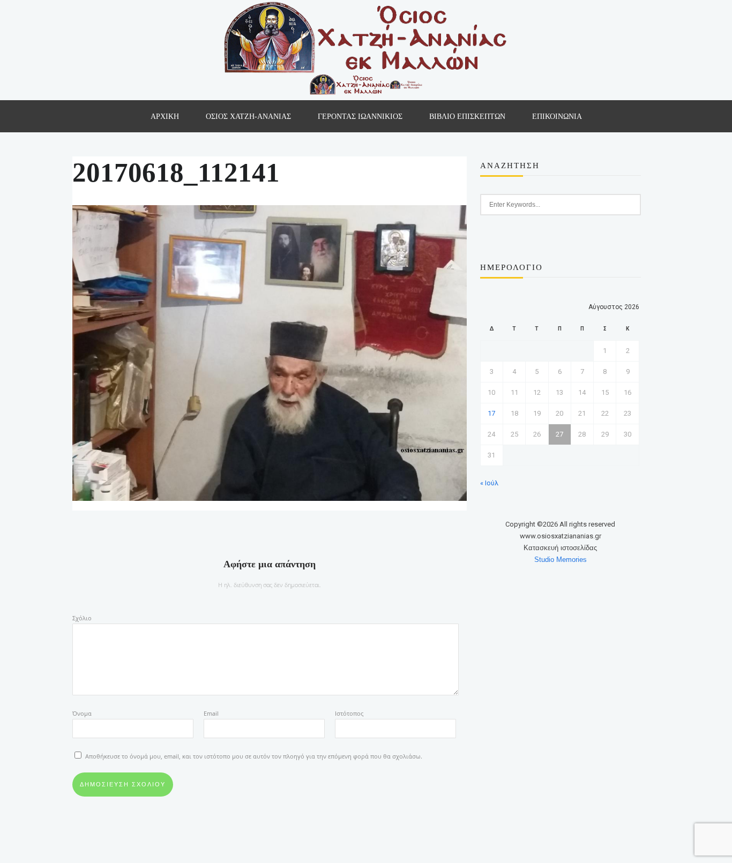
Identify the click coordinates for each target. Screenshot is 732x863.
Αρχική (165, 116)
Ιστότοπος (349, 713)
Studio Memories (560, 560)
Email (211, 713)
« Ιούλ (489, 483)
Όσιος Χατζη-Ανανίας (248, 116)
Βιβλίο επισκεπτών (467, 116)
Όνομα (82, 713)
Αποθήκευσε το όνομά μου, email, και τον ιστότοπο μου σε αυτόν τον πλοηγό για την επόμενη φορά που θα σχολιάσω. (253, 756)
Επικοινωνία (557, 116)
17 (491, 413)
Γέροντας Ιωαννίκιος (360, 116)
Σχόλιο (82, 618)
